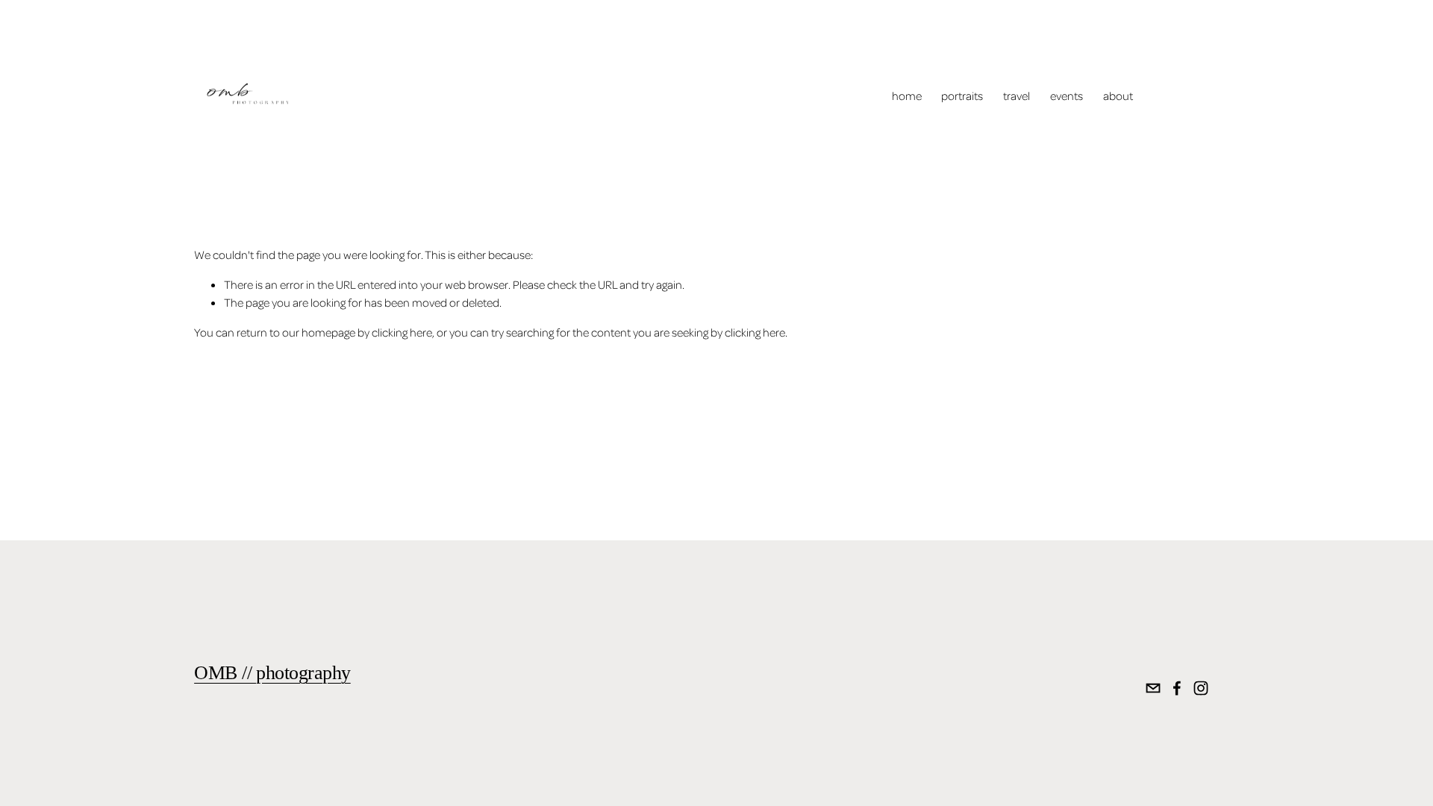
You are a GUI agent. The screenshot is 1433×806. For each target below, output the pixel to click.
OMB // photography (272, 673)
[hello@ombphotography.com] (1153, 688)
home (907, 95)
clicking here (402, 332)
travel (1016, 95)
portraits (962, 95)
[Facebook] (1177, 688)
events (1066, 95)
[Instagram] (1200, 688)
